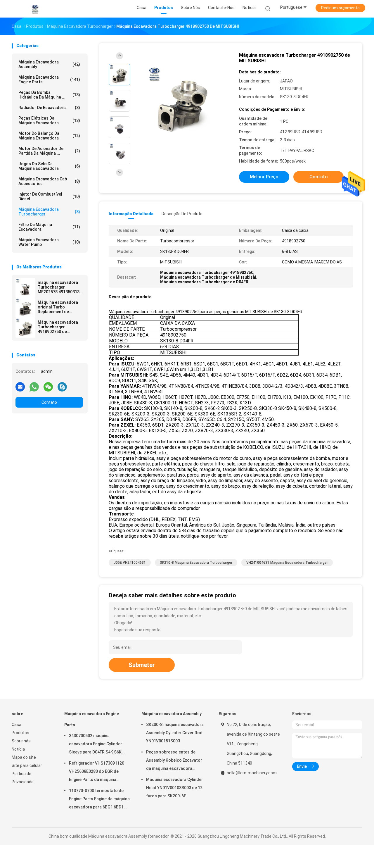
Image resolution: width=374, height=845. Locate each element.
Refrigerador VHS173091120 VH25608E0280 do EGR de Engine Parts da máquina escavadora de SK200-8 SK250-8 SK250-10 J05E (96, 772)
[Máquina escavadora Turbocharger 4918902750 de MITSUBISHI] (25, 328)
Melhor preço (264, 177)
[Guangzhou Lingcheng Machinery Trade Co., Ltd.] (34, 9)
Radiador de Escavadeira (49, 107)
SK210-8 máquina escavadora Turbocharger (196, 563)
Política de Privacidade (23, 777)
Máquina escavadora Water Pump (49, 242)
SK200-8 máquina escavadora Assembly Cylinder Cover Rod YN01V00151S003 (175, 732)
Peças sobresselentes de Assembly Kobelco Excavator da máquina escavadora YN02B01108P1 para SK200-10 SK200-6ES (175, 761)
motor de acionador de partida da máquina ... (49, 151)
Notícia (18, 749)
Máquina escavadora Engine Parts (49, 79)
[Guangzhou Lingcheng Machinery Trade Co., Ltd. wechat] (48, 386)
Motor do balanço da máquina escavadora (49, 135)
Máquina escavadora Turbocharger (49, 211)
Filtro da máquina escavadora (49, 227)
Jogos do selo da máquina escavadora (49, 166)
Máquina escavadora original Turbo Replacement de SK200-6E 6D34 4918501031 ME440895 (60, 307)
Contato (49, 402)
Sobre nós (21, 741)
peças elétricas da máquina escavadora (49, 120)
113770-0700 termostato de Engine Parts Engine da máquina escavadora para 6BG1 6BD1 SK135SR (99, 799)
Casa (16, 724)
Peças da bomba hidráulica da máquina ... (49, 94)
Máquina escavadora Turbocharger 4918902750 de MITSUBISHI (58, 327)
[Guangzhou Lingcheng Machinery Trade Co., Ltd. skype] (62, 386)
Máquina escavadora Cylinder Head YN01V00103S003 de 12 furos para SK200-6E (174, 787)
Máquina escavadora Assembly (49, 64)
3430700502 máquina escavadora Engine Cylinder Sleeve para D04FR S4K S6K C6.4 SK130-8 (95, 744)
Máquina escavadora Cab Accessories (49, 181)
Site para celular (27, 765)
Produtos (20, 732)
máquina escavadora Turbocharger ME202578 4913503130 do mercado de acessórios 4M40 (60, 287)
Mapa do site (24, 757)
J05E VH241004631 (130, 563)
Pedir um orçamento (340, 8)
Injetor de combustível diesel (49, 196)
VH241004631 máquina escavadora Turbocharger (287, 563)
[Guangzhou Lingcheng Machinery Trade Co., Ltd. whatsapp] (34, 386)
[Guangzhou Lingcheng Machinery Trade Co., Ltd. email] (20, 386)
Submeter (142, 664)
